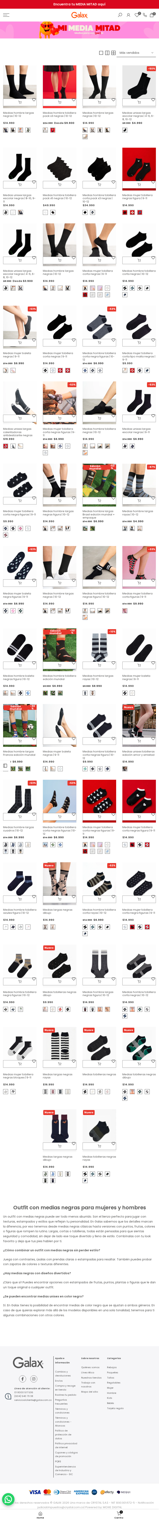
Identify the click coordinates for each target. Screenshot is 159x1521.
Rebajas (112, 1367)
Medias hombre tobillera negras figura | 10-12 (99, 595)
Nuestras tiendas (91, 1377)
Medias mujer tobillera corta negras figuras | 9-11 (59, 432)
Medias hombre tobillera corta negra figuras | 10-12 (99, 356)
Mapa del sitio (89, 1391)
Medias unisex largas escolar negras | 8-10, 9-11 (19, 198)
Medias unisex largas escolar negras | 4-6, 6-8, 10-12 (138, 116)
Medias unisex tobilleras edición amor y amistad (138, 753)
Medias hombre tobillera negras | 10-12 (99, 430)
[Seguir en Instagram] (33, 1378)
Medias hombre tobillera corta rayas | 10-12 (99, 911)
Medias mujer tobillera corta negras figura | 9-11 (138, 828)
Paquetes (112, 1372)
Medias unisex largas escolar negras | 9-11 (136, 430)
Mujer (110, 1387)
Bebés (110, 1403)
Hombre (111, 1393)
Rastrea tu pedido (65, 1394)
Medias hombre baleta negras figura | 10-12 (18, 677)
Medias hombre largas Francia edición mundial (19, 753)
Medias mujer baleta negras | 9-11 (17, 354)
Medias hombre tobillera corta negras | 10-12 (139, 272)
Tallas (110, 1377)
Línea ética (87, 1372)
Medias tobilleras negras (99, 1074)
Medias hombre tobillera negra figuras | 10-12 (19, 993)
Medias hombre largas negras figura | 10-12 (58, 512)
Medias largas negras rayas (57, 1076)
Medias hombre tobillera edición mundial (59, 677)
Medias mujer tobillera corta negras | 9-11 (98, 272)
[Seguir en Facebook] (22, 1378)
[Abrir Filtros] (5, 765)
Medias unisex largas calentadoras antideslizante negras (18, 432)
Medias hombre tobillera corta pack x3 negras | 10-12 (99, 198)
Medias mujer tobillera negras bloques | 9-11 (18, 1076)
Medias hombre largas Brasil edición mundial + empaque (99, 514)
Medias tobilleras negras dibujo (59, 993)
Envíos (59, 1380)
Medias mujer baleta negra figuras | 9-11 (17, 595)
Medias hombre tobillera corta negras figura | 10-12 (99, 755)
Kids (109, 1398)
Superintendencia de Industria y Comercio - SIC (65, 1470)
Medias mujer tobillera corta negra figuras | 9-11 (19, 512)
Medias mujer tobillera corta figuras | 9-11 (137, 595)
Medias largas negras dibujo (57, 911)
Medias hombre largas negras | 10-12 (18, 114)
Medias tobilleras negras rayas (99, 1158)
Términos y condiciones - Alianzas (63, 1421)
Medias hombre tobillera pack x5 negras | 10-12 (59, 196)
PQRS (58, 1461)
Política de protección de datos (63, 1434)
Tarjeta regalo (115, 1408)
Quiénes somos (90, 1367)
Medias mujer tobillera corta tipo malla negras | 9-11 (138, 356)
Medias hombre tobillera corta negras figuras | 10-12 (59, 830)
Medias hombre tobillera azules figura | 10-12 (19, 911)
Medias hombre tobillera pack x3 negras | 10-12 (59, 114)
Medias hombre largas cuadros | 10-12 (18, 828)
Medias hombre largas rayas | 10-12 (137, 512)
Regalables (113, 1382)
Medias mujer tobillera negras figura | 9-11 (137, 196)
